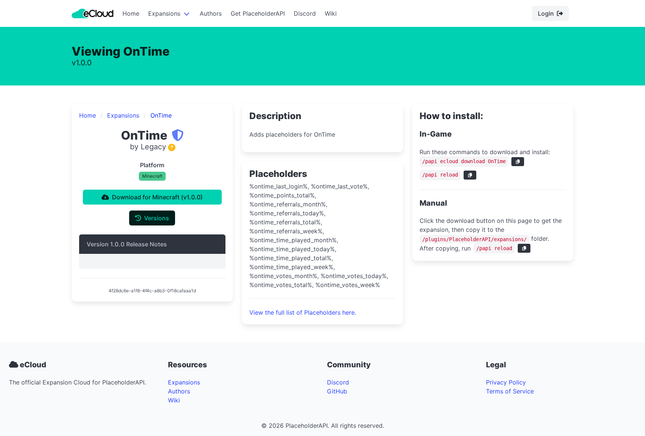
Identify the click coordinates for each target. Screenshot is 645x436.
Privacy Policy (506, 382)
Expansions (164, 13)
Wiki (331, 13)
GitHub (337, 391)
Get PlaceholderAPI (258, 13)
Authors (211, 13)
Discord (305, 13)
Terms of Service (510, 391)
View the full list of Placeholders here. (302, 312)
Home (130, 13)
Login (546, 13)
